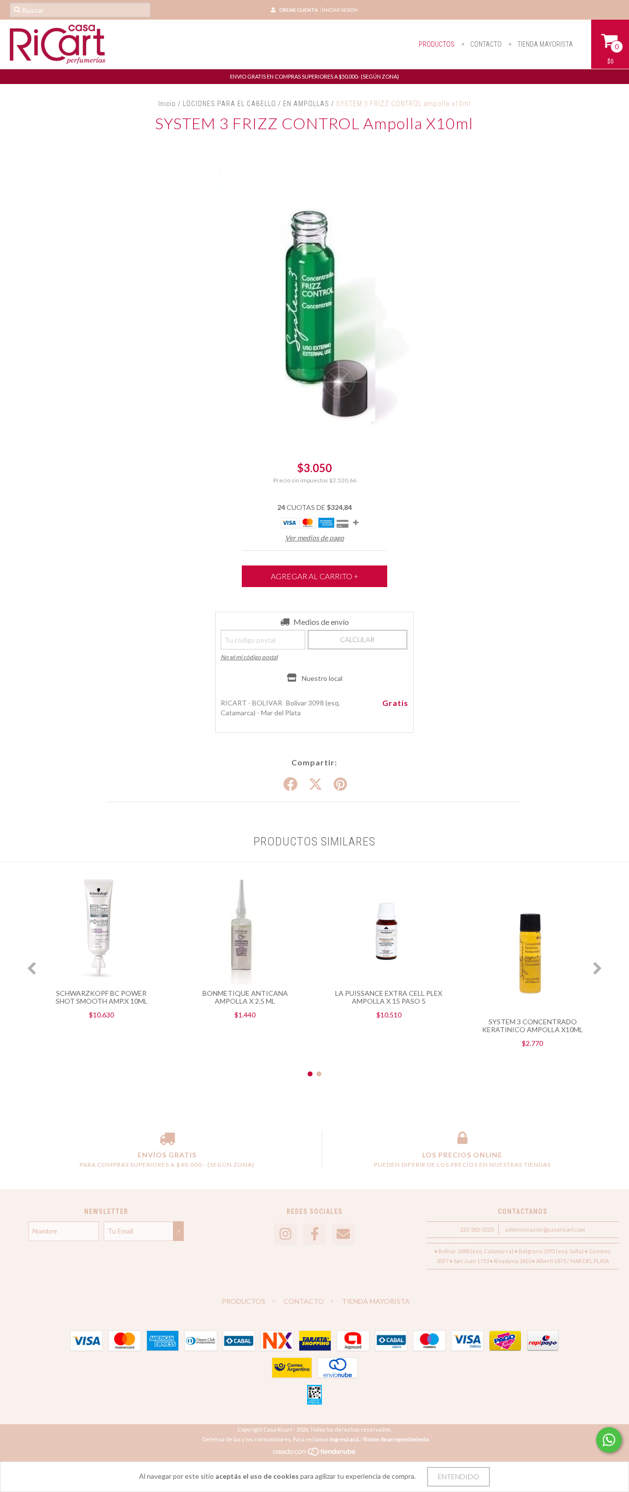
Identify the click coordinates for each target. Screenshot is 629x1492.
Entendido (458, 1476)
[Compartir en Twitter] (315, 784)
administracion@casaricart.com (545, 1229)
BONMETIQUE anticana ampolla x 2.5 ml (245, 997)
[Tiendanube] (315, 1454)
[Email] (343, 1234)
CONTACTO (485, 44)
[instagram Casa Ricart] (285, 1234)
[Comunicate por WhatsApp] (609, 1440)
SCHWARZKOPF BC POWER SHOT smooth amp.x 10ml (101, 997)
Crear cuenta (298, 10)
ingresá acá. (345, 1439)
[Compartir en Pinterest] (340, 784)
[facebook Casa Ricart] (314, 1234)
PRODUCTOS (437, 44)
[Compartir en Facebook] (290, 784)
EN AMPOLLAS (307, 104)
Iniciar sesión (340, 10)
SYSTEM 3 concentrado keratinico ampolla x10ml (532, 1025)
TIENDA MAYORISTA (544, 44)
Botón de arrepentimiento (396, 1439)
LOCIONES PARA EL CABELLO (229, 104)
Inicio (167, 104)
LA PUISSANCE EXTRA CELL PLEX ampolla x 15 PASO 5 (388, 997)
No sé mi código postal (249, 657)
